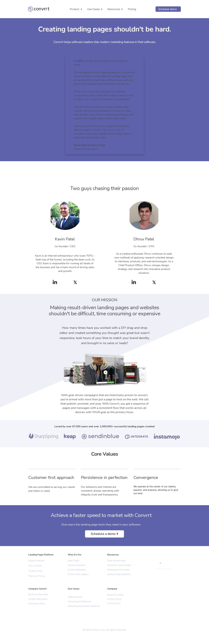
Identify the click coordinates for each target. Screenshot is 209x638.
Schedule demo (167, 9)
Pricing (132, 9)
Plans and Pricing (36, 576)
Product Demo (35, 570)
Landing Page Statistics (119, 574)
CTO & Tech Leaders (78, 574)
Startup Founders (76, 565)
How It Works (35, 565)
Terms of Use (114, 603)
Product (74, 9)
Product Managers (77, 569)
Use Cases (93, 9)
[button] (104, 534)
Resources (113, 9)
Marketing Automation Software (84, 606)
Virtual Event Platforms (79, 601)
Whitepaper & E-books (118, 569)
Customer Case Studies (119, 565)
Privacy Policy (114, 599)
